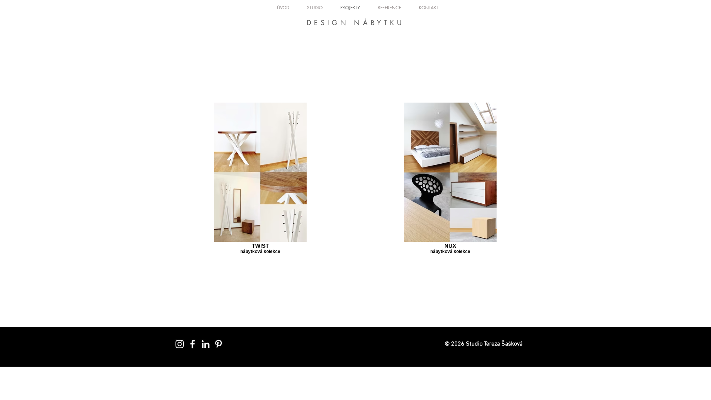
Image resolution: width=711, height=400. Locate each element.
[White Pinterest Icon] (218, 344)
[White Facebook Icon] (192, 344)
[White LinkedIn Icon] (205, 344)
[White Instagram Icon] (179, 344)
